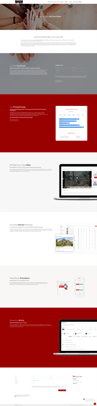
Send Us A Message (62, 390)
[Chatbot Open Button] (95, 404)
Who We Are (16, 382)
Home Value (16, 381)
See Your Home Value (14, 120)
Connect (16, 383)
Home (15, 375)
